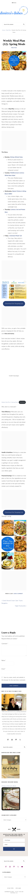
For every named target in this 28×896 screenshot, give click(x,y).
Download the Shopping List (14, 303)
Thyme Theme (18, 891)
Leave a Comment (18, 593)
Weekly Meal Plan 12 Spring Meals (10, 402)
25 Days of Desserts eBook (9, 786)
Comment (5, 643)
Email (4, 669)
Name (4, 660)
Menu (14, 2)
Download (22, 402)
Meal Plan (14, 47)
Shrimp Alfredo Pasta (16, 157)
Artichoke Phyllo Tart (15, 235)
